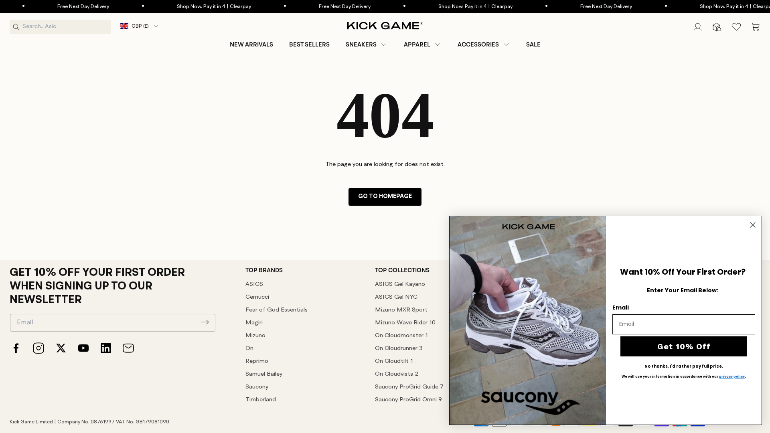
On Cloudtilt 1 (394, 361)
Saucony (256, 387)
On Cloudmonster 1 (401, 336)
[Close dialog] (753, 225)
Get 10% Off (684, 346)
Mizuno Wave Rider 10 (405, 323)
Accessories (478, 44)
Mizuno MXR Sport (401, 310)
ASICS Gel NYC (396, 297)
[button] (367, 44)
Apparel (417, 44)
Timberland (260, 400)
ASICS (254, 284)
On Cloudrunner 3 (399, 349)
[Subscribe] (205, 322)
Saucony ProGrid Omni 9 (408, 400)
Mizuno (255, 336)
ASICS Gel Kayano (400, 284)
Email (620, 308)
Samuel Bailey (263, 374)
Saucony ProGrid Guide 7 (409, 387)
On (249, 349)
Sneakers (361, 44)
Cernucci (257, 297)
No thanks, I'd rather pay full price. (683, 366)
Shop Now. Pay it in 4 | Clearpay (200, 6)
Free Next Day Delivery (69, 6)
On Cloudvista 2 (396, 374)
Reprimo (256, 361)
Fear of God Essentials (276, 310)
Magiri (254, 323)
